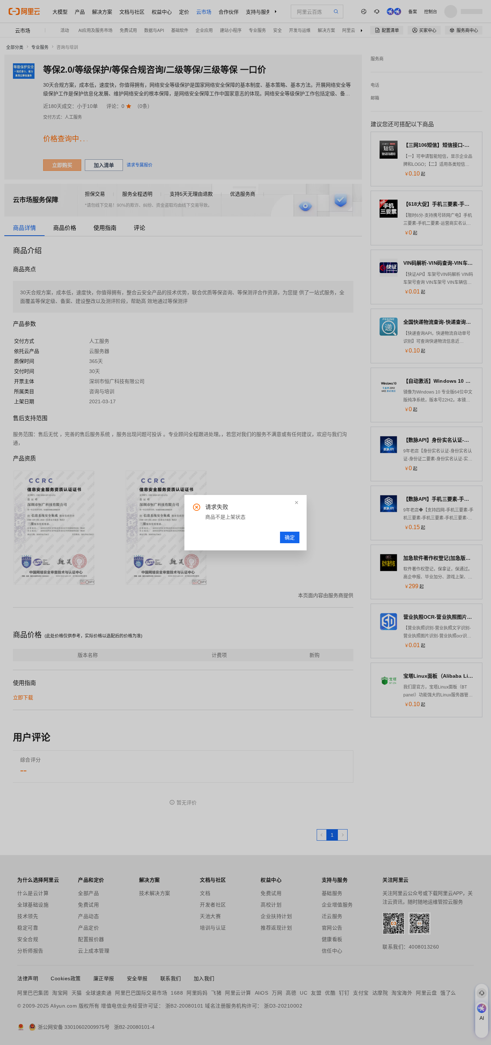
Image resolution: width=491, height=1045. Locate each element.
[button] (296, 502)
